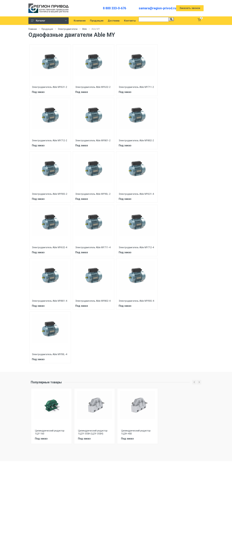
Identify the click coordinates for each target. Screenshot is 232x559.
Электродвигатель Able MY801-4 (49, 300)
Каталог (40, 20)
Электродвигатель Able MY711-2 (136, 87)
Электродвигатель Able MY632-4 (49, 247)
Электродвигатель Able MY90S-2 (49, 194)
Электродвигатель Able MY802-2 (136, 140)
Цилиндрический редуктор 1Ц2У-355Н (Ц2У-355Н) (92, 432)
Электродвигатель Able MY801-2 (92, 140)
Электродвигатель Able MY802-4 (92, 300)
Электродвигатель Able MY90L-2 (92, 194)
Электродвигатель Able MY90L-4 (49, 354)
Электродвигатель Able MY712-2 (49, 140)
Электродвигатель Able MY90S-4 (136, 300)
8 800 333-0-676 (114, 8)
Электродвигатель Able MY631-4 (136, 194)
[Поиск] (171, 19)
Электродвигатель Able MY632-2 (92, 87)
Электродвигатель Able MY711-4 (92, 247)
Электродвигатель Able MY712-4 (136, 247)
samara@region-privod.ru (157, 8)
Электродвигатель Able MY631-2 (49, 87)
